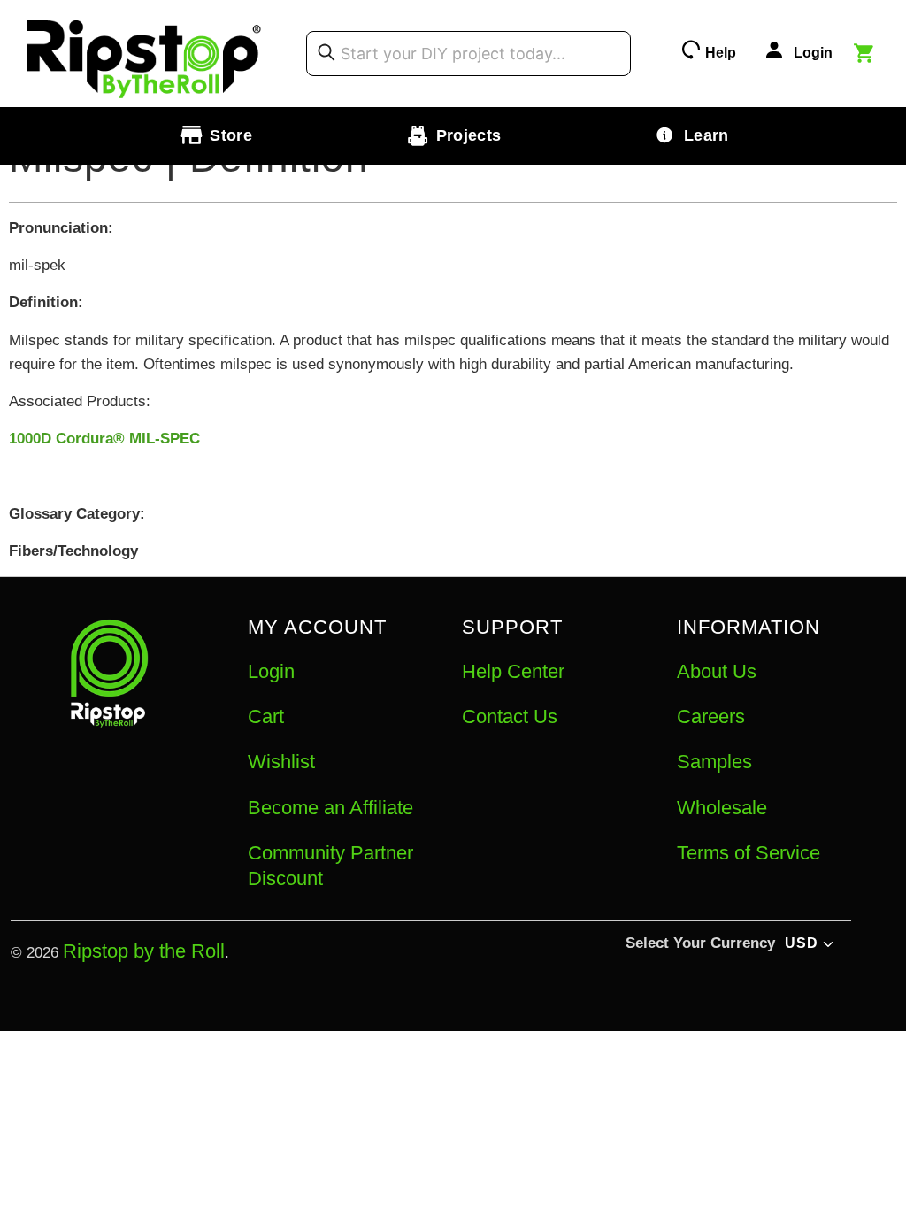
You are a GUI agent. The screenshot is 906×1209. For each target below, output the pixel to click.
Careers (711, 716)
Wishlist (281, 762)
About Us (716, 671)
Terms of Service (748, 853)
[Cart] (866, 55)
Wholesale (722, 808)
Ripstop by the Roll (144, 951)
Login (271, 671)
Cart (266, 716)
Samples (714, 762)
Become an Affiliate (330, 808)
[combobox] (468, 53)
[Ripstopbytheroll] (144, 53)
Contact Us (509, 716)
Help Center (513, 671)
